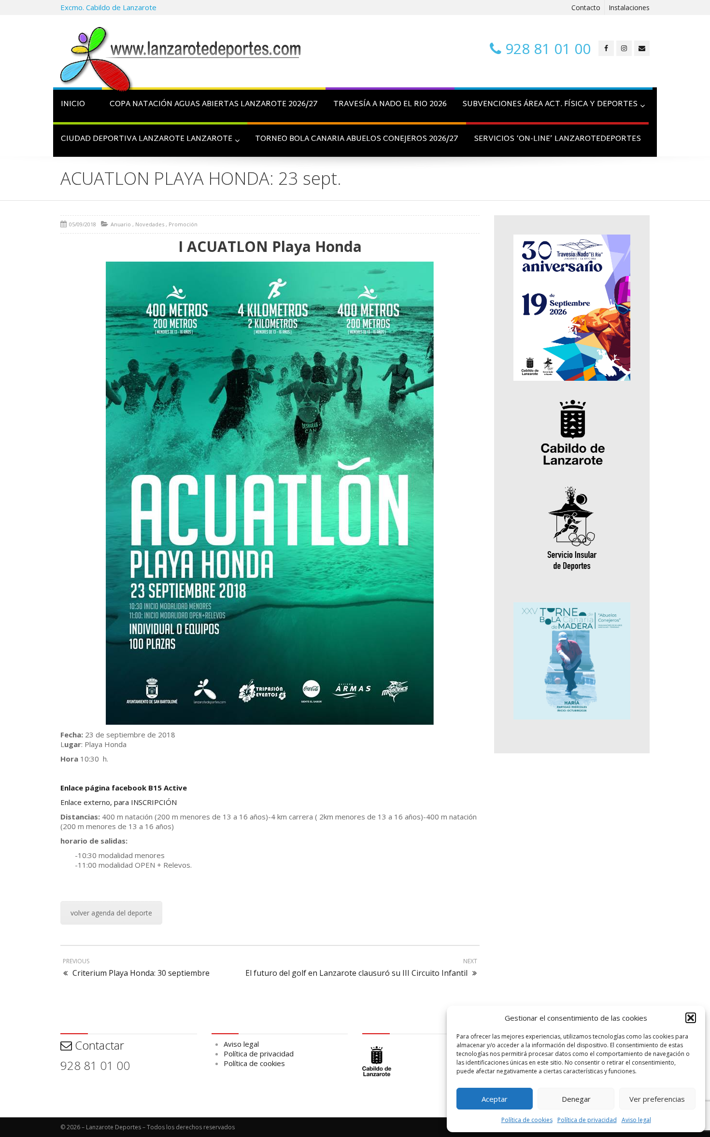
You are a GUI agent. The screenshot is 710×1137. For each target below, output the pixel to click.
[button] (691, 1018)
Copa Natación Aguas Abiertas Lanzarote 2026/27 (214, 104)
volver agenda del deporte (111, 912)
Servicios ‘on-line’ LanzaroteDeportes (557, 139)
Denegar (576, 1099)
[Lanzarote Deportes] (181, 61)
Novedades (149, 224)
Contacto (585, 7)
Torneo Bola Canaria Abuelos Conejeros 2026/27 (356, 139)
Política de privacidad (587, 1120)
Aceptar (495, 1099)
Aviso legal (636, 1120)
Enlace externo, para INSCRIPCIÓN (118, 802)
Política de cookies (527, 1120)
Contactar (98, 1045)
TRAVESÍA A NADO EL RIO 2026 (390, 104)
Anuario (121, 224)
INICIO (73, 104)
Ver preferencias (657, 1099)
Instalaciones (629, 7)
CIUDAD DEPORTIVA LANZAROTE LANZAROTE (146, 139)
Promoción (183, 224)
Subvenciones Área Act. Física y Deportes (550, 104)
